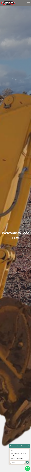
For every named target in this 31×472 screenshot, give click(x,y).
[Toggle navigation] (28, 2)
